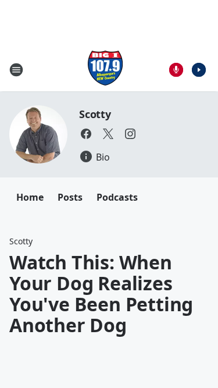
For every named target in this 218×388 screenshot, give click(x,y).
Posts (70, 197)
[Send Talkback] (176, 70)
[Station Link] (105, 69)
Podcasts (117, 197)
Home (30, 197)
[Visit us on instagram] (130, 134)
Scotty (95, 114)
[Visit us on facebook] (86, 134)
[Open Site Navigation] (16, 70)
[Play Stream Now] (199, 70)
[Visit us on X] (108, 134)
